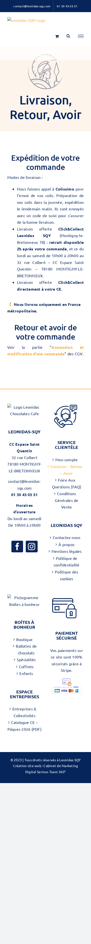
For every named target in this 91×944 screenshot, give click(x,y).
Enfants (26, 673)
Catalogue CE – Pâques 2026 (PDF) (24, 725)
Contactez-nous (66, 537)
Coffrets (26, 666)
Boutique (24, 639)
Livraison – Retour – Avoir (66, 470)
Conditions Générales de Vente (66, 500)
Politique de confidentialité (67, 561)
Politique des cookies (66, 575)
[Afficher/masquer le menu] (81, 36)
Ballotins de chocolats (26, 649)
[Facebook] (17, 546)
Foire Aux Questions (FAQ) (66, 483)
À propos (66, 544)
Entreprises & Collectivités (24, 712)
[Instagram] (31, 546)
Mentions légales (66, 551)
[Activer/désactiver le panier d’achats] (57, 36)
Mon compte (66, 459)
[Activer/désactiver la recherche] (68, 36)
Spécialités (26, 659)
